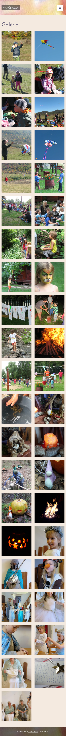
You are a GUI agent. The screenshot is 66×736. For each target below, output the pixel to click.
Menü (60, 8)
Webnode (33, 731)
